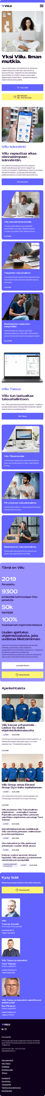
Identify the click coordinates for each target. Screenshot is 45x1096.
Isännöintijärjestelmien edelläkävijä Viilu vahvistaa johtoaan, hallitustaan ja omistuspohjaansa (21, 831)
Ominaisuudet (7, 1070)
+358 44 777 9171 (8, 1015)
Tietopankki (6, 1084)
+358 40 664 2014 (8, 973)
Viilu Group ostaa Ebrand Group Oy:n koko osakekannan (22, 786)
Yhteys (4, 1073)
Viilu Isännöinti (7, 1060)
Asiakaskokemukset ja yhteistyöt (10, 865)
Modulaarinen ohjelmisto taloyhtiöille (15, 293)
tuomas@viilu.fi (8, 930)
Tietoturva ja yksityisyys (11, 1088)
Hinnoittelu (6, 1081)
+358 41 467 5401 (8, 933)
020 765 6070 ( (7, 1049)
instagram (6, 1029)
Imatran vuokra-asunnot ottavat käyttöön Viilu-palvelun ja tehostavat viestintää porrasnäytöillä (22, 857)
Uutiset (5, 735)
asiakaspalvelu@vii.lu (8, 1051)
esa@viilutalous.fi (9, 1012)
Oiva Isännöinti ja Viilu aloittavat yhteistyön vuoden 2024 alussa (19, 844)
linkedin (3, 1029)
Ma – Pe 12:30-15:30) (18, 1049)
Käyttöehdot (7, 1091)
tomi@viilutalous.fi (9, 970)
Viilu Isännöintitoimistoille (11, 191)
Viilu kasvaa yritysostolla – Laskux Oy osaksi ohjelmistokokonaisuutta (19, 727)
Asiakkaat (5, 1067)
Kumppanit (6, 1078)
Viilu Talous (6, 1063)
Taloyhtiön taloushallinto (11, 242)
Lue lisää (5, 750)
